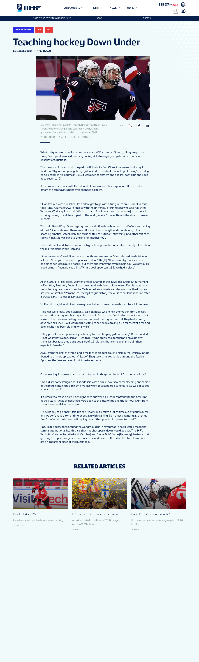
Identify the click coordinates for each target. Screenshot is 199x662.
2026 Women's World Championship (52, 18)
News (99, 18)
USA (39, 30)
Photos (147, 18)
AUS (49, 30)
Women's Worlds (23, 30)
